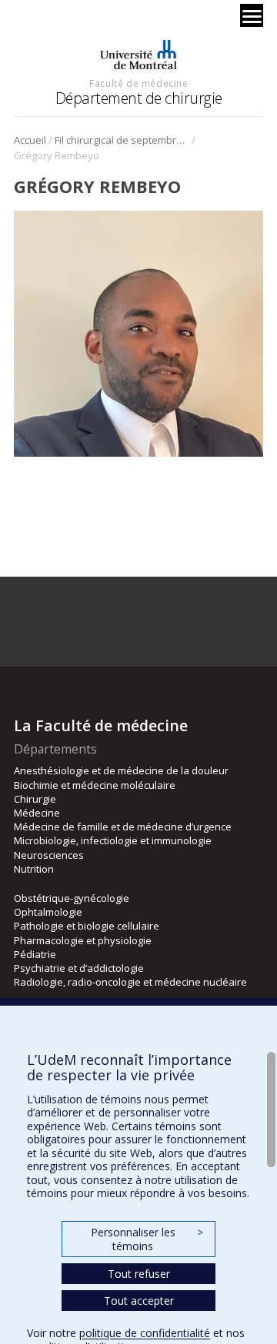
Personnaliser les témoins (147, 1239)
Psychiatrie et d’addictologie (79, 968)
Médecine (37, 813)
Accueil (30, 140)
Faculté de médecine (138, 83)
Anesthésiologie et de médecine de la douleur (121, 770)
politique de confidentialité (144, 1333)
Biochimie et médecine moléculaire (94, 785)
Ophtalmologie (48, 912)
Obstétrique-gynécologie (71, 898)
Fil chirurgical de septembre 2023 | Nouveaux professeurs (122, 140)
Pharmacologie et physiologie (83, 940)
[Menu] (251, 15)
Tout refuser (139, 1273)
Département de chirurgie (138, 98)
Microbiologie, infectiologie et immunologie (113, 840)
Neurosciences (49, 855)
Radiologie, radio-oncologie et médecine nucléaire (130, 982)
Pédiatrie (35, 954)
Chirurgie (35, 799)
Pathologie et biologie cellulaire (86, 926)
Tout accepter (139, 1300)
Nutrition (34, 869)
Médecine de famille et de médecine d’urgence (123, 826)
